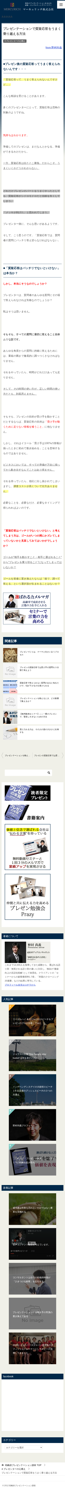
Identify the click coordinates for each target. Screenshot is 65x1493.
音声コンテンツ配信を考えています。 (31, 1244)
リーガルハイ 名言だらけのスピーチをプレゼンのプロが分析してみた (33, 1021)
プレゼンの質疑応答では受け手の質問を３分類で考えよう (39, 668)
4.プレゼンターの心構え (15, 41)
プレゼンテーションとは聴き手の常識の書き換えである (33, 1314)
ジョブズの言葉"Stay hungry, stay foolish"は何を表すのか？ (29, 1056)
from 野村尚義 (54, 47)
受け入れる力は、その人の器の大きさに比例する (39, 730)
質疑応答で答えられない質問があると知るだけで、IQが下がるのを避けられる (39, 684)
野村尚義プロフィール (24, 1125)
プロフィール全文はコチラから (20, 985)
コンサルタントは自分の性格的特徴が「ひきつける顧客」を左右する (31, 1279)
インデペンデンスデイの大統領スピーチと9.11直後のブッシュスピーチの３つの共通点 (33, 1090)
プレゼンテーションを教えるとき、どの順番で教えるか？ (39, 699)
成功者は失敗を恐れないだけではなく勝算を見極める (33, 1210)
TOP (23, 1465)
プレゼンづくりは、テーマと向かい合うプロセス (39, 653)
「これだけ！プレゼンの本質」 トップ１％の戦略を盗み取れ (33, 1160)
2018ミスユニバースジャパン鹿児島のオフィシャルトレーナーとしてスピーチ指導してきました (33, 1349)
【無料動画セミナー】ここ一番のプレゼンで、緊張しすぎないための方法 (38, 715)
